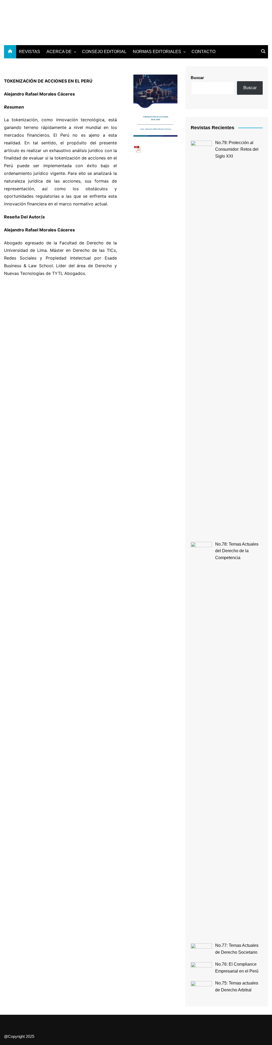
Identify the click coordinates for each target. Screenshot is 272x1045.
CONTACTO (203, 51)
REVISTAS (29, 51)
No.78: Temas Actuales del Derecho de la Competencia (236, 551)
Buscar (197, 77)
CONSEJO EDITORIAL (104, 51)
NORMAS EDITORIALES (157, 51)
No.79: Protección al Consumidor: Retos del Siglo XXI (236, 149)
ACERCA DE (59, 51)
